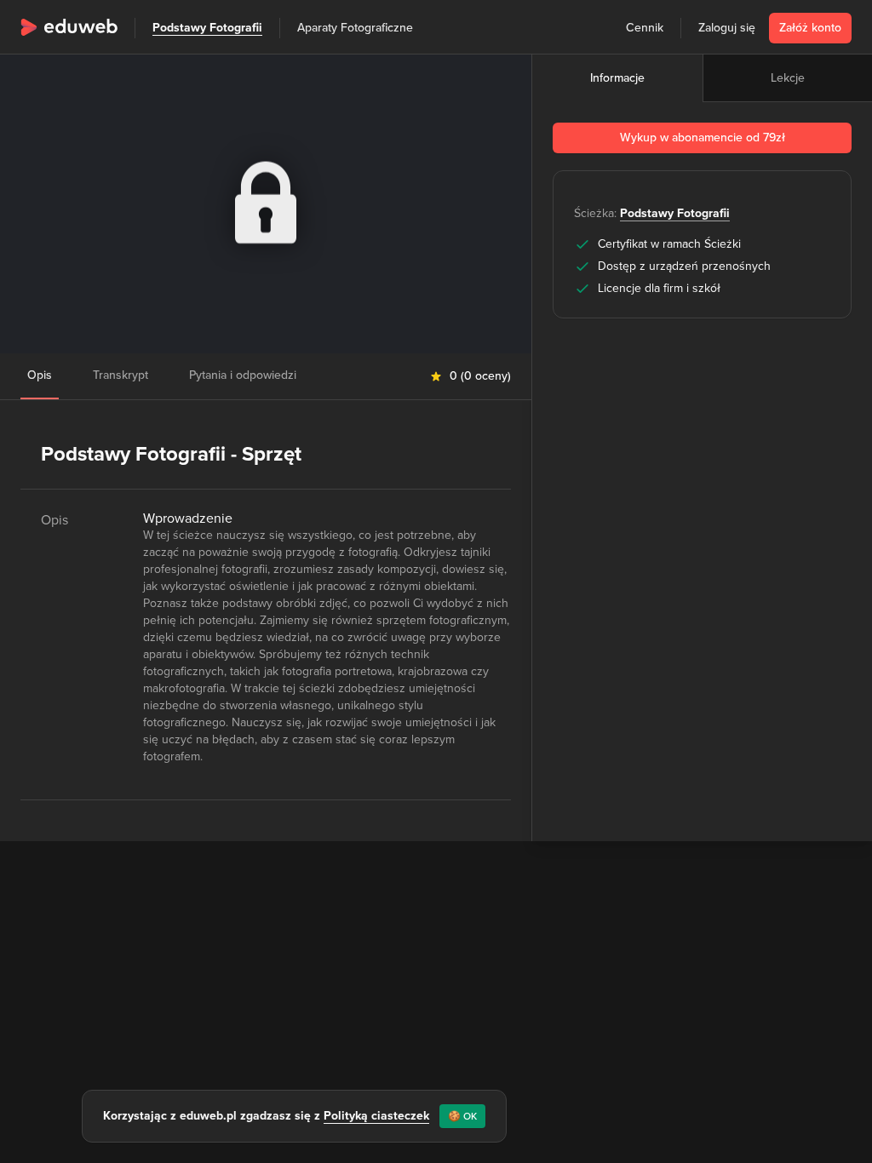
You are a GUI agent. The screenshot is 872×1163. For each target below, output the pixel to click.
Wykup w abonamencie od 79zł (702, 137)
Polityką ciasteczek (376, 1116)
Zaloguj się (726, 27)
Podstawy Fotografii (207, 27)
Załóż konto (810, 27)
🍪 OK (462, 1116)
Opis (39, 375)
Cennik (644, 27)
